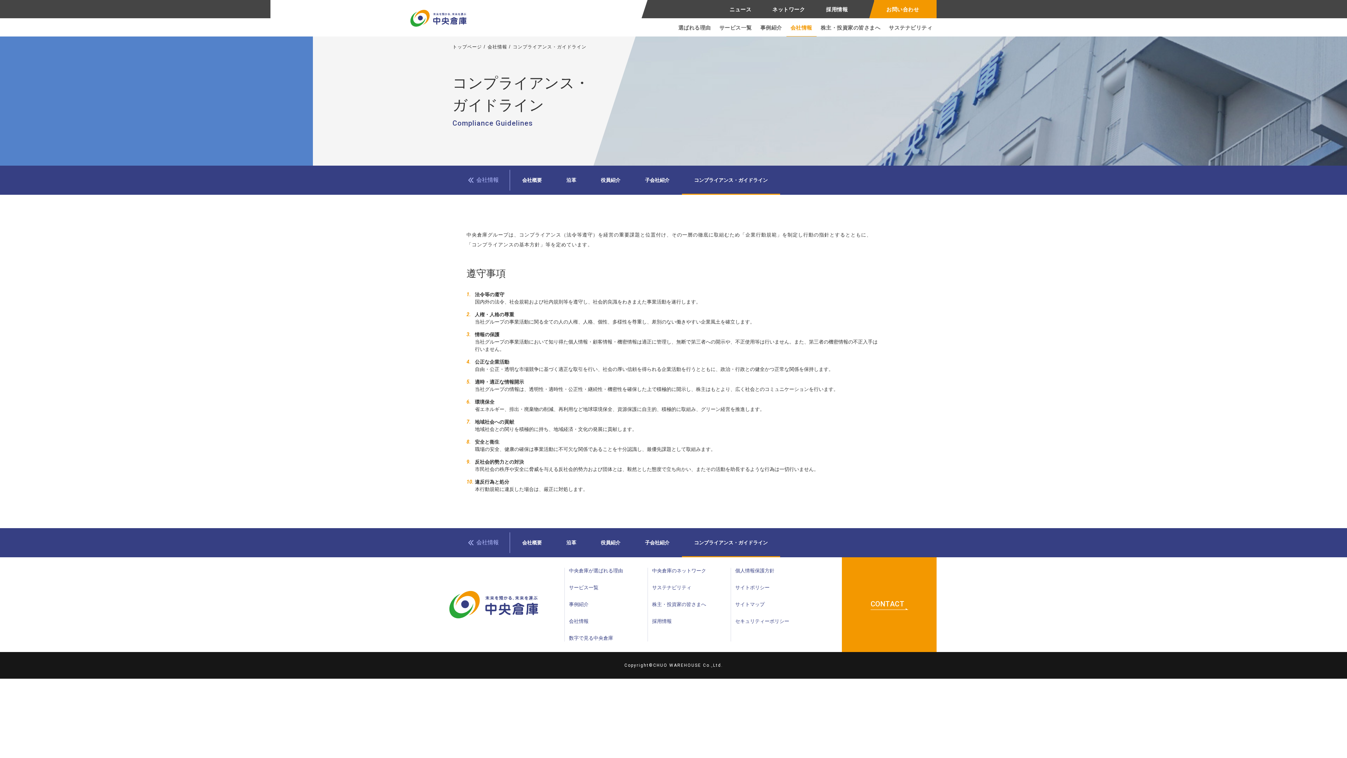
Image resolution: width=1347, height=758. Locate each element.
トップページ (467, 46)
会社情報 (801, 28)
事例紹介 (771, 28)
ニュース (740, 9)
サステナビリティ (910, 28)
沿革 (571, 180)
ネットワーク (788, 9)
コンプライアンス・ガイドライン (731, 180)
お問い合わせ (902, 9)
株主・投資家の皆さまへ (851, 28)
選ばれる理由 (694, 28)
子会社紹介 (657, 180)
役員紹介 (611, 180)
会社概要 (532, 180)
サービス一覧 (735, 28)
